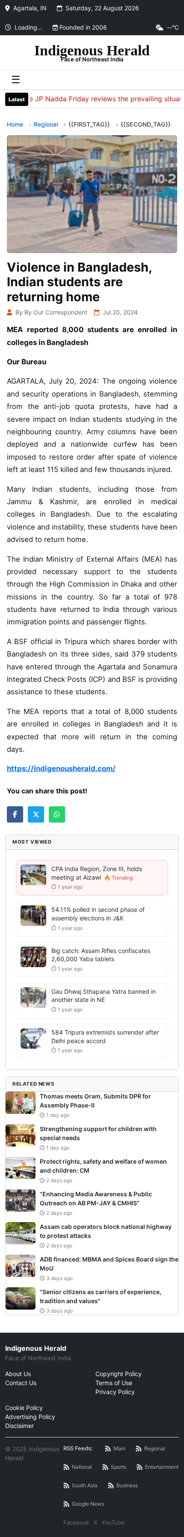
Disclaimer (19, 1425)
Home (15, 124)
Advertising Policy (30, 1416)
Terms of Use (113, 1382)
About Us (18, 1373)
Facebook (76, 1522)
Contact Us (20, 1382)
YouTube (113, 1522)
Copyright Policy (118, 1373)
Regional (46, 124)
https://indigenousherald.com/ (61, 768)
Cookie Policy (24, 1407)
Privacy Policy (115, 1391)
